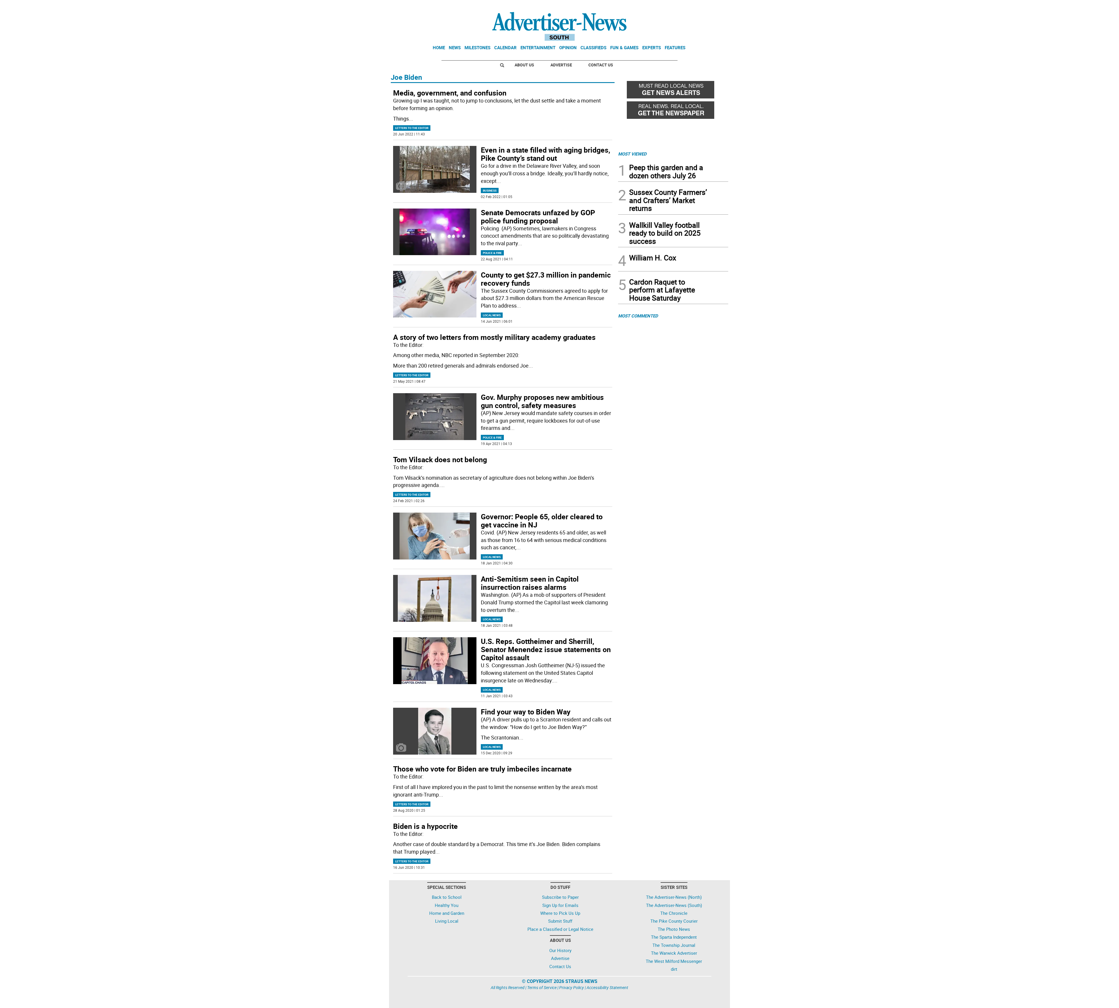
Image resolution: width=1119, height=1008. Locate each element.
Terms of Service (542, 987)
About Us (524, 65)
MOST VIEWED (632, 154)
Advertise (561, 65)
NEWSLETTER (681, 6)
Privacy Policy (571, 987)
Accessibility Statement (607, 987)
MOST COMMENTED (638, 316)
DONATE (714, 6)
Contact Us (600, 65)
